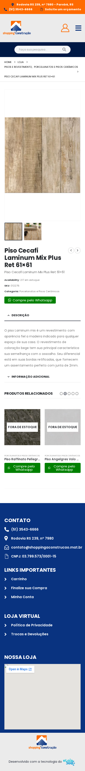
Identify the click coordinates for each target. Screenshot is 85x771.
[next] (78, 250)
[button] (10, 155)
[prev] (71, 250)
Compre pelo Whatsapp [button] (32, 300)
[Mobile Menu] (78, 28)
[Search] (64, 49)
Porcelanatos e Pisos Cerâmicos (39, 291)
